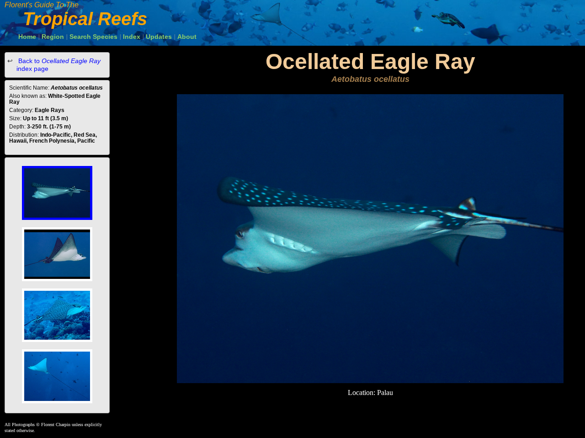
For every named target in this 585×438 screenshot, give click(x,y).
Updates (159, 36)
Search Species (93, 36)
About (187, 36)
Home (27, 36)
